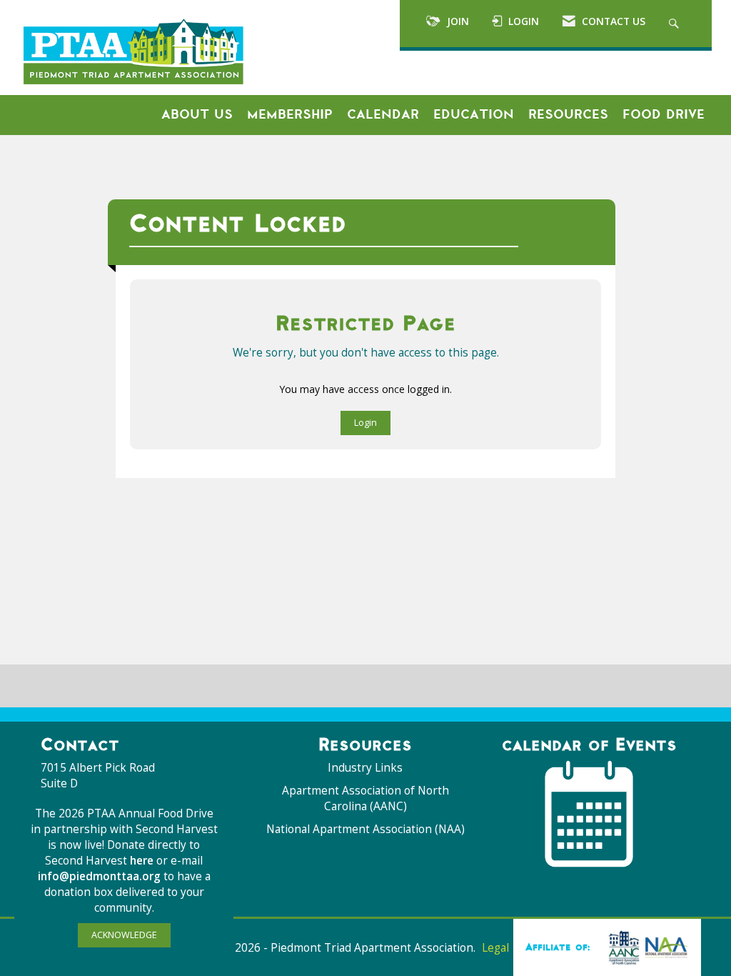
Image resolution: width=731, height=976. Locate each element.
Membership (290, 114)
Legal (495, 947)
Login (365, 423)
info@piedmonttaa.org (99, 876)
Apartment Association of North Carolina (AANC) (365, 798)
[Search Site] (675, 23)
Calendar (383, 114)
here (143, 860)
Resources (568, 114)
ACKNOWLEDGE (124, 935)
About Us (197, 114)
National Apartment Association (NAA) (365, 829)
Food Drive (663, 114)
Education (473, 114)
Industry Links (365, 767)
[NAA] (645, 947)
